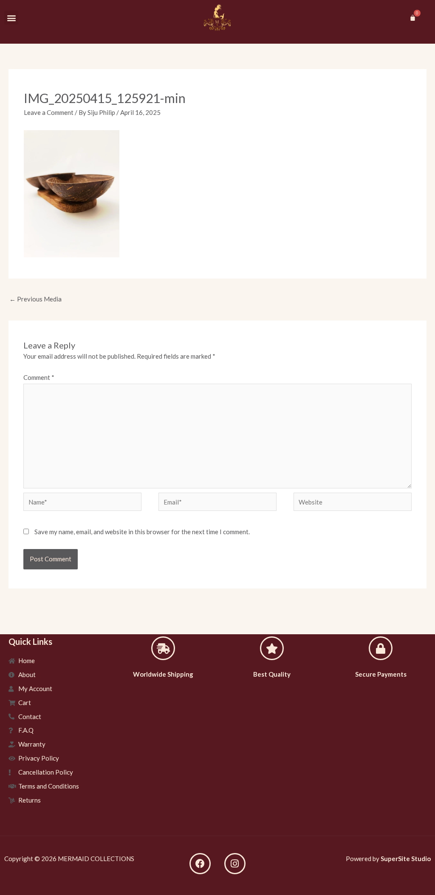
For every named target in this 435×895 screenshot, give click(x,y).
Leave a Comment (48, 112)
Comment (38, 377)
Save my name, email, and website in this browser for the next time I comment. (142, 531)
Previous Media (35, 299)
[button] (11, 18)
